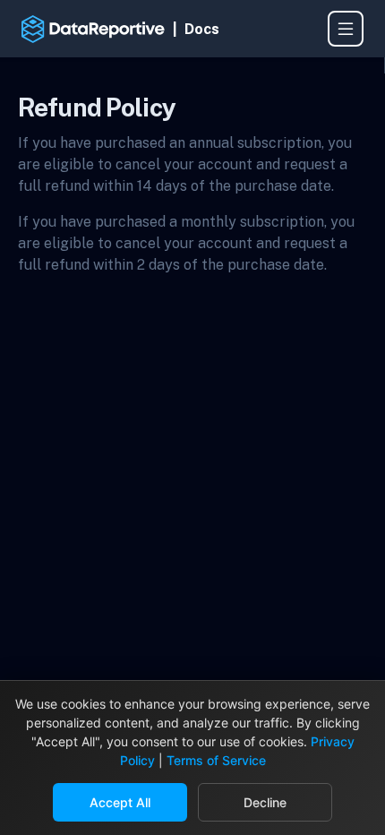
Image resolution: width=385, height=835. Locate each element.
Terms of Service (216, 760)
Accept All (120, 802)
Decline (265, 802)
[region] (192, 59)
